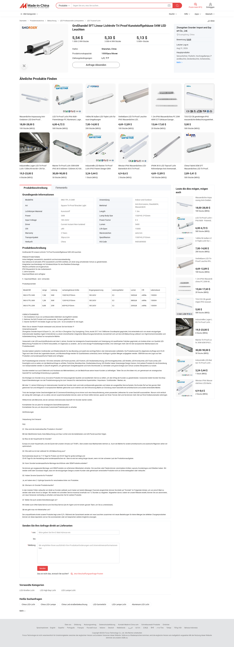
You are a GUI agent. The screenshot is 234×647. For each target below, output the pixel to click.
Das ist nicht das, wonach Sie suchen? (53, 573)
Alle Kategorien (29, 14)
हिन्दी (152, 628)
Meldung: (31, 545)
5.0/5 (189, 39)
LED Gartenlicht (99, 604)
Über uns (68, 624)
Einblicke (166, 624)
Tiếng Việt (178, 628)
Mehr (179, 62)
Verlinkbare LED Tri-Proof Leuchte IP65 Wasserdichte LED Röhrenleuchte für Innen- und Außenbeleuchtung (203, 260)
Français (80, 628)
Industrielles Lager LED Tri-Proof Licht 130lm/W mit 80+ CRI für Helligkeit (203, 321)
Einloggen (210, 7)
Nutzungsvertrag (90, 624)
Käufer (172, 14)
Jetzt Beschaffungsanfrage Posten (87, 573)
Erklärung (77, 624)
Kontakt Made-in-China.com (128, 624)
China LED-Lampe (48, 604)
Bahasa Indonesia (191, 628)
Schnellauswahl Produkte (150, 624)
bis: (34, 538)
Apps (197, 14)
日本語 (145, 628)
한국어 (137, 628)
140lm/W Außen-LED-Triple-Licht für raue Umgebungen (203, 239)
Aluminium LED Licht (140, 604)
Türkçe (168, 628)
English (52, 628)
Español (61, 628)
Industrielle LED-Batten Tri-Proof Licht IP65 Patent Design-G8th (203, 361)
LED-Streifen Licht (27, 590)
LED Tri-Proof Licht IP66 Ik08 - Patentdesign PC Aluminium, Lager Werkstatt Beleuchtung (203, 219)
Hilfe (186, 14)
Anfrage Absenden (96, 64)
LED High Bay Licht (48, 590)
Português (71, 628)
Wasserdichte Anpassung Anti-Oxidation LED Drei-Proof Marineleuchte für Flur (203, 199)
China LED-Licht (28, 604)
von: (33, 532)
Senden (42, 568)
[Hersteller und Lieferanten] (34, 5)
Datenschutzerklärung (107, 624)
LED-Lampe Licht (119, 604)
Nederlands (121, 628)
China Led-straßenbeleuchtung (74, 604)
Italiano (102, 628)
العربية (130, 628)
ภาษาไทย (160, 628)
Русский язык (92, 628)
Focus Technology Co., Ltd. (115, 633)
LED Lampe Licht (68, 590)
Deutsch (111, 628)
